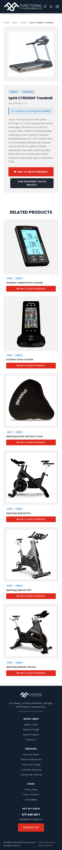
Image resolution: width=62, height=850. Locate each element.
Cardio (23, 22)
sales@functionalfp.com (31, 819)
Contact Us (31, 739)
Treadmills (27, 92)
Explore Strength (31, 729)
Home (6, 22)
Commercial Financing (31, 774)
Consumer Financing (31, 769)
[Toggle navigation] (57, 6)
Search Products (31, 734)
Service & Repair (31, 754)
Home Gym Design (31, 764)
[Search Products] (51, 6)
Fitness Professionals (31, 759)
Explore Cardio (31, 724)
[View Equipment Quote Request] (45, 6)
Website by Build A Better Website (46, 844)
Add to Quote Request (32, 172)
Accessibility (31, 799)
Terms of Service (31, 794)
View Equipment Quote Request (31, 183)
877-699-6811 (31, 814)
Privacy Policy (31, 789)
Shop (14, 22)
